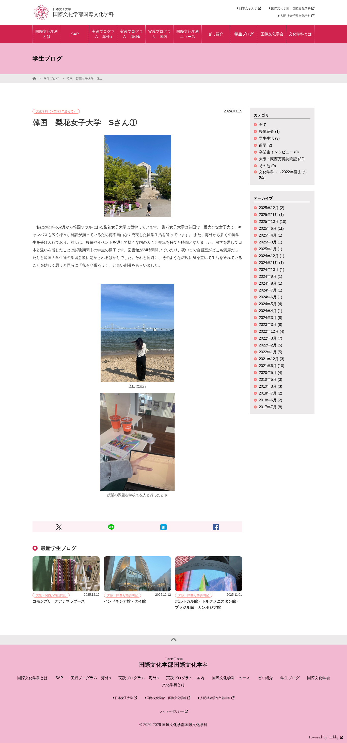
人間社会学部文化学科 (295, 16)
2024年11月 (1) (271, 262)
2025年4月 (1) (270, 235)
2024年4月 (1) (270, 311)
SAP (59, 678)
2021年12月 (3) (271, 359)
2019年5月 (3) (270, 379)
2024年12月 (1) (271, 256)
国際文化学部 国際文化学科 (290, 8)
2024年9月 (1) (270, 276)
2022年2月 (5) (270, 345)
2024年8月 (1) (270, 283)
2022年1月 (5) (270, 352)
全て (262, 124)
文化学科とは (173, 684)
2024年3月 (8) (270, 317)
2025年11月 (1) (271, 214)
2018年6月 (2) (270, 400)
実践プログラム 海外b (138, 678)
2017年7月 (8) (270, 407)
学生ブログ (51, 78)
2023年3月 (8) (270, 324)
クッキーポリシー (172, 711)
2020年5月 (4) (270, 372)
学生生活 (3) (269, 138)
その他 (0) (267, 166)
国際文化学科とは (32, 678)
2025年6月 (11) (271, 228)
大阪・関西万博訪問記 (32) (282, 159)
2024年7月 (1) (270, 290)
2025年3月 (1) (270, 242)
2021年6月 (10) (271, 365)
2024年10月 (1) (271, 269)
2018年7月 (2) (270, 393)
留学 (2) (265, 145)
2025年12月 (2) (271, 208)
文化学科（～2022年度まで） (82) (284, 174)
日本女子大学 (248, 8)
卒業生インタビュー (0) (279, 152)
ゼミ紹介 (265, 678)
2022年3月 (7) (270, 338)
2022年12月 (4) (271, 331)
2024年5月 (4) (270, 304)
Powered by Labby (324, 737)
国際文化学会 (318, 678)
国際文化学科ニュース (231, 678)
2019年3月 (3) (270, 386)
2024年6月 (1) (270, 297)
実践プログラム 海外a (91, 678)
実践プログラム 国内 (185, 678)
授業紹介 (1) (269, 131)
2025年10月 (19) (272, 221)
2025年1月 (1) (270, 249)
